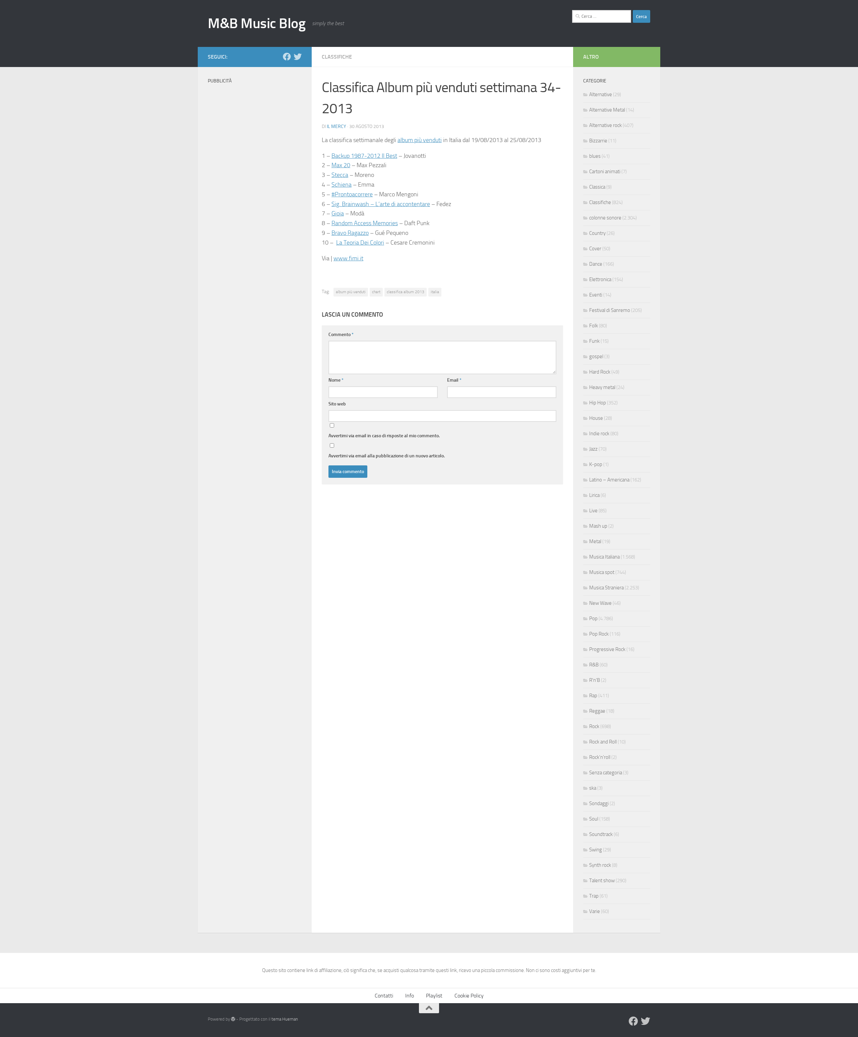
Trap (594, 896)
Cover (595, 249)
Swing (595, 850)
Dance (595, 264)
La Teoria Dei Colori (360, 242)
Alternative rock (605, 125)
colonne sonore (605, 218)
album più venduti (419, 140)
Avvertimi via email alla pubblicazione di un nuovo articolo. (386, 456)
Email (454, 380)
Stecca (339, 175)
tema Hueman (284, 1019)
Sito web (337, 404)
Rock (594, 726)
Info (409, 995)
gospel (596, 356)
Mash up (598, 526)
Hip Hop (597, 403)
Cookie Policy (469, 995)
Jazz (593, 449)
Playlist (434, 995)
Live (593, 511)
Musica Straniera (606, 588)
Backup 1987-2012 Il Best (364, 155)
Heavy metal (602, 387)
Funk (594, 341)
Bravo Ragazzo (350, 233)
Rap (593, 696)
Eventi (595, 295)
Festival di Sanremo (609, 310)
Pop (593, 618)
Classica (597, 187)
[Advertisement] (255, 187)
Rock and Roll (603, 742)
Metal (595, 541)
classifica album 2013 (405, 291)
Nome (336, 380)
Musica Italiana (604, 557)
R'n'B (594, 680)
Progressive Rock (607, 649)
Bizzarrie (598, 141)
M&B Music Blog (256, 23)
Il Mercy (336, 126)
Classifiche (337, 57)
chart (376, 291)
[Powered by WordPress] (233, 1019)
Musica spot (601, 572)
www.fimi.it (348, 258)
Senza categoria (605, 773)
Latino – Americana (609, 480)
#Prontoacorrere (352, 194)
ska (592, 788)
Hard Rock (599, 372)
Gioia (337, 213)
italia (435, 291)
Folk (593, 326)
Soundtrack (601, 834)
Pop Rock (599, 634)
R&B (594, 665)
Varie (594, 911)
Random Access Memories (364, 223)
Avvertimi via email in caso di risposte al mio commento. (384, 436)
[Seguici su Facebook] (287, 57)
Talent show (602, 881)
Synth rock (600, 865)
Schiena (341, 184)
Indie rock (599, 434)
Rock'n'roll (599, 757)
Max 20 (340, 165)
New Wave (600, 603)
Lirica (594, 495)
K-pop (595, 464)
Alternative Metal (607, 110)
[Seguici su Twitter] (298, 57)
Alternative (600, 94)
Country (597, 233)
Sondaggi (599, 803)
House (596, 418)
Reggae (597, 711)
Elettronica (600, 279)
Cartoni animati (604, 172)
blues (595, 156)
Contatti (384, 995)
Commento (341, 334)
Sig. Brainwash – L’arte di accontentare (380, 204)
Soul (593, 819)
